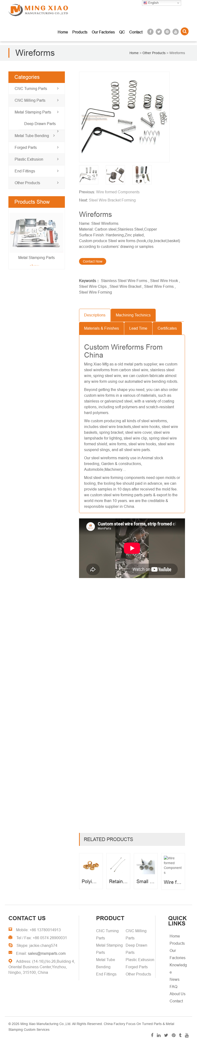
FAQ (173, 987)
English (153, 3)
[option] (132, 117)
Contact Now (92, 261)
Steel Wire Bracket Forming (112, 200)
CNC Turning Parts (31, 89)
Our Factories (103, 32)
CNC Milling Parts (30, 100)
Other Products (27, 183)
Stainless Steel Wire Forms (124, 281)
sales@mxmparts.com (47, 953)
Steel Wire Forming (95, 292)
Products (79, 32)
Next (14, 239)
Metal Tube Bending (32, 136)
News (174, 979)
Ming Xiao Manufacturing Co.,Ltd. (45, 1024)
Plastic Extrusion (29, 159)
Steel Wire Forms (159, 286)
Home (63, 32)
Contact (135, 32)
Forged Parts (26, 147)
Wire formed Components (118, 192)
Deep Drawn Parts (40, 124)
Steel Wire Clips (93, 286)
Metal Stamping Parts (33, 112)
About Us (177, 994)
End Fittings (25, 171)
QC (122, 32)
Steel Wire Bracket (125, 286)
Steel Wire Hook (164, 281)
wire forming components (123, 478)
